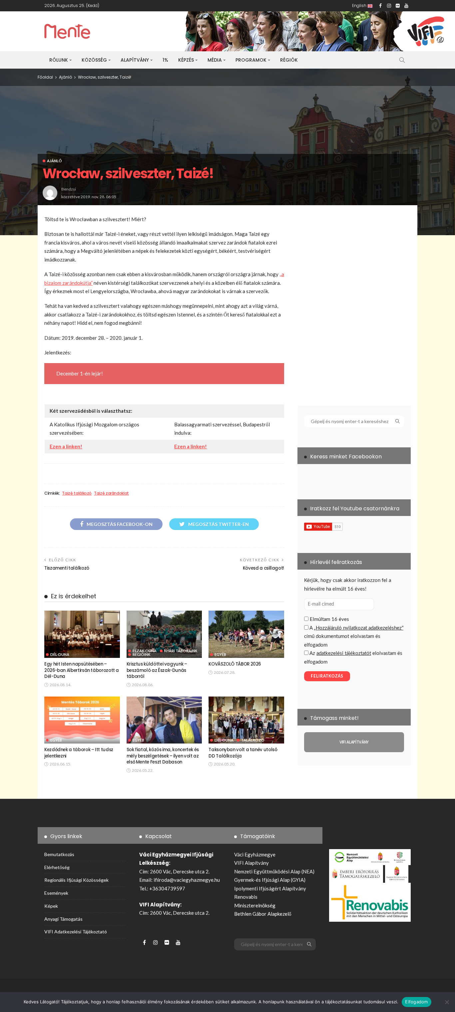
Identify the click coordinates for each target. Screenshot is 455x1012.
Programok (250, 60)
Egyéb (220, 654)
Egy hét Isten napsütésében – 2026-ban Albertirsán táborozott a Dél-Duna (81, 670)
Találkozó (252, 740)
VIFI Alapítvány (251, 863)
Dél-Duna (59, 654)
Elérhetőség (57, 867)
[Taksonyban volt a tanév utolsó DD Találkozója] (246, 720)
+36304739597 (167, 888)
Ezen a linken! (66, 446)
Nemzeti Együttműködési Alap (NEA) (274, 871)
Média (215, 60)
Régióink (141, 654)
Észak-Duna (145, 651)
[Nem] (446, 1002)
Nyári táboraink (180, 651)
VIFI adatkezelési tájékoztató (75, 931)
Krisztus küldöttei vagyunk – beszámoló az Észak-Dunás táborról (157, 670)
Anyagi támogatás (63, 919)
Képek (51, 906)
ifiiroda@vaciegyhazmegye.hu (187, 880)
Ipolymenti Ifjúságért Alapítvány (270, 888)
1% (165, 60)
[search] (402, 60)
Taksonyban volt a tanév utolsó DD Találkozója (243, 753)
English (359, 5)
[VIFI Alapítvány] (354, 742)
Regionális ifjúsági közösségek (76, 880)
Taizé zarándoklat (111, 493)
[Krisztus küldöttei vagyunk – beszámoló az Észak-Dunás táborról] (164, 634)
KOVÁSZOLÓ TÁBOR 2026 (235, 664)
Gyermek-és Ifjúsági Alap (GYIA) (269, 880)
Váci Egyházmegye (254, 854)
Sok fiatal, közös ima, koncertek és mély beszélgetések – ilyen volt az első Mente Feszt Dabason (163, 756)
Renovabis (245, 897)
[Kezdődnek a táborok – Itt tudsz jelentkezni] (82, 720)
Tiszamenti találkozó (66, 568)
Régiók (289, 60)
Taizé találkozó (77, 493)
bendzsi (68, 189)
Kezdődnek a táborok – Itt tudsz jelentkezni (78, 753)
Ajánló (54, 161)
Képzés (186, 60)
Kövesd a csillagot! (263, 568)
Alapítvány (135, 60)
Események (56, 893)
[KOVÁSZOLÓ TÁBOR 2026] (246, 634)
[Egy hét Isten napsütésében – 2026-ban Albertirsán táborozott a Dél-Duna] (82, 634)
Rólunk (58, 60)
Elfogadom (416, 1001)
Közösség (94, 60)
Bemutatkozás (59, 854)
